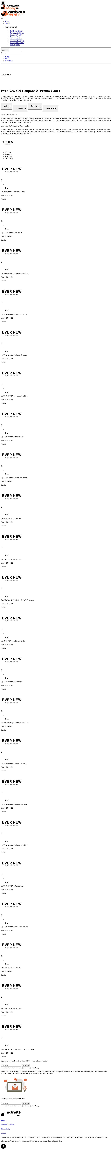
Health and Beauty (16, 31)
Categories (9, 60)
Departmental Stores (17, 33)
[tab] (6, 106)
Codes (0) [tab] (8, 154)
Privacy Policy (5, 1129)
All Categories (15, 45)
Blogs (7, 21)
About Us (3, 1120)
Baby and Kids (15, 37)
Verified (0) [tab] (9, 158)
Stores (7, 23)
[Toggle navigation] (3, 3)
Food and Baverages (17, 41)
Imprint (3, 1133)
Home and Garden (16, 35)
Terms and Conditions (7, 1124)
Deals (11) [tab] (8, 156)
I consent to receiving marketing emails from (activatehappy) (21, 1068)
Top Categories (11, 27)
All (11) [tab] (8, 152)
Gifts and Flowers (16, 39)
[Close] (2, 18)
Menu (4, 50)
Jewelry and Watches (17, 43)
